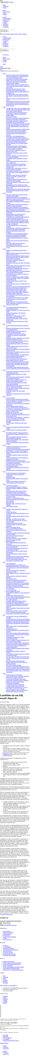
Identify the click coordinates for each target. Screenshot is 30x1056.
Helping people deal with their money (15, 691)
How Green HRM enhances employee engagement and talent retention (15, 244)
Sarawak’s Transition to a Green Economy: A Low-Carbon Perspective (17, 156)
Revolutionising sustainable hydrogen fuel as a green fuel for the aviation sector (17, 269)
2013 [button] (4, 507)
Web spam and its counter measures (14, 535)
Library (5, 17)
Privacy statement (7, 1037)
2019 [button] (4, 396)
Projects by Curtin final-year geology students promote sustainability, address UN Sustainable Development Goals (17, 278)
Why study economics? (11, 599)
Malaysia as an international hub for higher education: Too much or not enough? (16, 581)
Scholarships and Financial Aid (10, 949)
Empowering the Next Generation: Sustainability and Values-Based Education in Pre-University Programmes (18, 190)
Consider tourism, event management (15, 686)
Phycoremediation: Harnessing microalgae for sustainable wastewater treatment (17, 205)
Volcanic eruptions (7, 755)
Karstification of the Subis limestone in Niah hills (18, 620)
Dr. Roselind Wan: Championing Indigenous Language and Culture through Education (17, 234)
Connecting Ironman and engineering (15, 684)
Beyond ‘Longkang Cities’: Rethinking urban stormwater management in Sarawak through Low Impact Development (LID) (17, 76)
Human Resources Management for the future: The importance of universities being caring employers (17, 605)
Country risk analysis (11, 512)
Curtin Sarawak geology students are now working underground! (16, 646)
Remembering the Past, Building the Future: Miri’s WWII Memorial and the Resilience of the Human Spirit (18, 186)
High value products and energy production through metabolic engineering (16, 437)
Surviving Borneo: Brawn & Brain (14, 406)
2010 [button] (4, 673)
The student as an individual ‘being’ (15, 560)
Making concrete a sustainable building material (17, 256)
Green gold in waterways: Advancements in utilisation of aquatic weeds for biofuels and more (18, 198)
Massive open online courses (13, 527)
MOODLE (5, 24)
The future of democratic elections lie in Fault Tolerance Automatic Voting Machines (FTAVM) (18, 667)
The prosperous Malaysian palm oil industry (16, 494)
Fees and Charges (7, 951)
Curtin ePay (6, 27)
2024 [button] (4, 193)
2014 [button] (4, 484)
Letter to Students (10, 398)
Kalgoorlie (5, 977)
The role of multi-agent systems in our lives (16, 559)
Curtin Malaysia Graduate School (11, 968)
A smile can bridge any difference (14, 402)
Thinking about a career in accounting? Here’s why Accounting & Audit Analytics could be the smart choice (18, 86)
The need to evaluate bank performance (15, 570)
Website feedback (4, 1043)
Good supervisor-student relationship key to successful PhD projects (16, 308)
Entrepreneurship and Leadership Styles (15, 565)
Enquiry (5, 1045)
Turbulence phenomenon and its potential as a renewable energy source (17, 458)
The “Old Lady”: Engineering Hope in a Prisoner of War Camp (16, 150)
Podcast (5, 14)
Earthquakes (6, 754)
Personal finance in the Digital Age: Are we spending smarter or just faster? (16, 169)
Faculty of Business (8, 965)
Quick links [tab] (6, 6)
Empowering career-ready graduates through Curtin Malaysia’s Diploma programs (17, 121)
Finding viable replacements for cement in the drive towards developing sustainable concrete (17, 220)
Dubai (4, 978)
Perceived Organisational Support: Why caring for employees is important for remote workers (17, 362)
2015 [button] (4, 471)
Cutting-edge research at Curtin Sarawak (16, 473)
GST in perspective (11, 563)
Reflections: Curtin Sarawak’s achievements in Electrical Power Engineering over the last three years (17, 623)
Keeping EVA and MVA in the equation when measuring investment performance (17, 585)
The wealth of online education (13, 665)
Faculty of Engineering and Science (11, 964)
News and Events (7, 939)
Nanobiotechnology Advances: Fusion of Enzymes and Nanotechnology (16, 331)
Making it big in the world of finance (15, 681)
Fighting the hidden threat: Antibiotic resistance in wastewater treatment (17, 223)
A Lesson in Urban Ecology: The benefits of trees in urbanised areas (17, 546)
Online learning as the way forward (14, 360)
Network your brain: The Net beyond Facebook (17, 619)
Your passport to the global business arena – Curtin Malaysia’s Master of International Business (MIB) (16, 114)
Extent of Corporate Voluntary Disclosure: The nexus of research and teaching (17, 640)
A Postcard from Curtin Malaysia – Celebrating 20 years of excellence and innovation (17, 418)
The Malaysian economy (12, 466)
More (4, 64)
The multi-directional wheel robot (14, 523)
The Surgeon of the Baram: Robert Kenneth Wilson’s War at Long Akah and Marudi (16, 79)
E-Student (5, 25)
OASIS (5, 22)
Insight (4, 13)
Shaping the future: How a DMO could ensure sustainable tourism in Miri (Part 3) (17, 292)
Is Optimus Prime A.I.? (11, 629)
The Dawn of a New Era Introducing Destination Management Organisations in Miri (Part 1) (18, 287)
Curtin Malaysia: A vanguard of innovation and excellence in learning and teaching (17, 217)
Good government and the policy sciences (16, 491)
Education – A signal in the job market (15, 519)
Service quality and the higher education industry (18, 597)
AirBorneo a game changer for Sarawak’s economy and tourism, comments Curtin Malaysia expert (16, 177)
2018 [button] (4, 425)
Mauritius (5, 981)
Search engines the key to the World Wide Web (17, 676)
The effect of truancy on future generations (16, 538)
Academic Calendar (8, 952)
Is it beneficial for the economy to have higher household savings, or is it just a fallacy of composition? (17, 299)
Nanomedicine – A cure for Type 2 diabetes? (17, 450)
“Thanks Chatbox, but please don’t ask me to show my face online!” (17, 347)
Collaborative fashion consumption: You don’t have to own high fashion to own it (17, 341)
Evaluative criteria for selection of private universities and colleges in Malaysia (16, 601)
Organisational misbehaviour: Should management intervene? (15, 638)
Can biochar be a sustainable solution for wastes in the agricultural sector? (17, 352)
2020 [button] (4, 370)
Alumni (5, 938)
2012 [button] (4, 562)
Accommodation (7, 947)
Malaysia (5, 980)
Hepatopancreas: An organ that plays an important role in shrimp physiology (15, 214)
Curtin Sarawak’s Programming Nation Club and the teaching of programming (18, 462)
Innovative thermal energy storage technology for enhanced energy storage (18, 253)
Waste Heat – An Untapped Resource (15, 136)
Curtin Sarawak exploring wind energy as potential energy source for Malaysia (16, 482)
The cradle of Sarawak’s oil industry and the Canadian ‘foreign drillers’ (17, 195)
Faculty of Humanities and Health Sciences (13, 967)
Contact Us (6, 945)
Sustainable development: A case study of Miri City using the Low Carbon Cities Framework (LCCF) (17, 568)
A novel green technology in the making (16, 679)
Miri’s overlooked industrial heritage (15, 200)
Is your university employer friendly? (15, 598)
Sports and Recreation (8, 948)
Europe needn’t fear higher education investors (17, 613)
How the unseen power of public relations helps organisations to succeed (17, 388)
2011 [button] (4, 615)
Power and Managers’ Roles (13, 591)
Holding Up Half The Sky (12, 411)
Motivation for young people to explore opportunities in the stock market (15, 316)
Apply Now (6, 54)
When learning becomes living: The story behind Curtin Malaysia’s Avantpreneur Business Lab (18, 102)
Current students (7, 934)
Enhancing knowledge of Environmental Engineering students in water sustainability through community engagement (16, 147)
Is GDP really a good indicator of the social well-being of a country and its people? (18, 409)
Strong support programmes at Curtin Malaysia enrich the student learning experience (17, 355)
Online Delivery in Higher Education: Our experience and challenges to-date (16, 380)
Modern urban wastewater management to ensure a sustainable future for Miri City (18, 266)
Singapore (5, 982)
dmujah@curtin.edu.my (7, 914)
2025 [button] (4, 107)
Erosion (5, 752)
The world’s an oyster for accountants (15, 688)
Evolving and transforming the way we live (16, 687)
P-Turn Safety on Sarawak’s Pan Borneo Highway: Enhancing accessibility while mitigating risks (16, 165)
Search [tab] (4, 7)
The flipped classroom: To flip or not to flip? (17, 432)
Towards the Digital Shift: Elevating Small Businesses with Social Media (16, 180)
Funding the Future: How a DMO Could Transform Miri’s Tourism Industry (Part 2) (16, 290)
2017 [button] (4, 431)
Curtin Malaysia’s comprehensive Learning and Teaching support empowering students (17, 228)
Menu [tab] (4, 5)
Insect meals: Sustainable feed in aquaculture (17, 207)
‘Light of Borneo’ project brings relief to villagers (18, 449)
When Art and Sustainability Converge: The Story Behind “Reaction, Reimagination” (16, 141)
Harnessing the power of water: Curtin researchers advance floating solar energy (16, 89)
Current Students (7, 18)
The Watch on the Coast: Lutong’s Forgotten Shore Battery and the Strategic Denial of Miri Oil (17, 96)
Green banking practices (12, 506)
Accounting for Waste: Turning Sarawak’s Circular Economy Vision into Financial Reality (17, 138)
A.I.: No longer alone (11, 590)
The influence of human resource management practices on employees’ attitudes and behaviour (17, 643)
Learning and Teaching (8, 961)
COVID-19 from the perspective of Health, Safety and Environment (16, 383)
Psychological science (11, 116)
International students (8, 932)
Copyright (5, 1035)
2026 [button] (4, 73)
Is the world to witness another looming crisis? (17, 633)
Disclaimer (5, 1036)
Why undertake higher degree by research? (16, 487)
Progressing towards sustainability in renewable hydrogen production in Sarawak (17, 338)
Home (4, 10)
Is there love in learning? (12, 485)
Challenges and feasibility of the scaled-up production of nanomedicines (16, 447)
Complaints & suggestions (9, 955)
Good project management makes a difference (17, 680)
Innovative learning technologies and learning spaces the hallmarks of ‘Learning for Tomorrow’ (18, 400)
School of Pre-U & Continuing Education (13, 969)
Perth (4, 976)
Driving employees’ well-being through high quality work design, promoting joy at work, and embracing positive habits (18, 303)
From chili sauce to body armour (14, 674)
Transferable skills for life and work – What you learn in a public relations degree (17, 386)
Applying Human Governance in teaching (16, 430)
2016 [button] (4, 445)
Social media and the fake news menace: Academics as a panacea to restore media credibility (16, 335)
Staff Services (6, 20)
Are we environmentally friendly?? (14, 528)
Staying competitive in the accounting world (17, 690)
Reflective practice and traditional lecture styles (17, 470)
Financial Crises (10, 502)
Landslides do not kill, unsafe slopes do (15, 492)
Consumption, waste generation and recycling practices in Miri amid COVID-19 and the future (18, 368)
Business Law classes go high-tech (14, 677)
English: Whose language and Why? (15, 595)
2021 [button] (4, 324)
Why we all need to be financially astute (16, 612)
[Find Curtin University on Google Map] (8, 985)
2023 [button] (4, 249)
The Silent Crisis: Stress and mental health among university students (16, 82)
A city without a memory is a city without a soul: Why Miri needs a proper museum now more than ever (18, 172)
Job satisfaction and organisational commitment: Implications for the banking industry (17, 557)
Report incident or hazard (9, 954)
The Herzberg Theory (11, 571)
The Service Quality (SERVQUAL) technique (17, 583)
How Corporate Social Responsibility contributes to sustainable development (18, 377)
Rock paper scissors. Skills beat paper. (15, 661)
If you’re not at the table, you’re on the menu (17, 610)
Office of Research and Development (12, 963)
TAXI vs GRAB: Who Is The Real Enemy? (17, 407)
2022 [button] (4, 306)
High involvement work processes (14, 464)
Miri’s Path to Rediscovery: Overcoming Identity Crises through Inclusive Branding (18, 272)
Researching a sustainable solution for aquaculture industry (15, 260)
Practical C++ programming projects (15, 498)
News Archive (6, 11)
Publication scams (10, 477)
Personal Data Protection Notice (11, 1040)
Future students (6, 931)
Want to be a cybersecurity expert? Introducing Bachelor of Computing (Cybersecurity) (17, 118)
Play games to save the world (13, 539)
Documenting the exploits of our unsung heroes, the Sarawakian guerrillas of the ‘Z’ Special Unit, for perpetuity (18, 671)
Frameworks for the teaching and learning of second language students (17, 549)
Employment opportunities (9, 936)
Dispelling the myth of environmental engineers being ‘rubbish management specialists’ (17, 209)
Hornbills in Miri (10, 541)
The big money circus (11, 578)
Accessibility (6, 1039)
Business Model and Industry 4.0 (14, 357)
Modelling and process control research (15, 460)
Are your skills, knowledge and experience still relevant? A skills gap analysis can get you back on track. (17, 658)
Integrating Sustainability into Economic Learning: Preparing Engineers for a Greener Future (17, 238)
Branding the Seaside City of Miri (14, 413)
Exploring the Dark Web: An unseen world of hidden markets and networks (17, 258)
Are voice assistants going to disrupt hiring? (16, 359)
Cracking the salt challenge (12, 683)
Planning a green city (11, 537)
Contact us (5, 21)
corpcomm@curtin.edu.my (10, 925)
